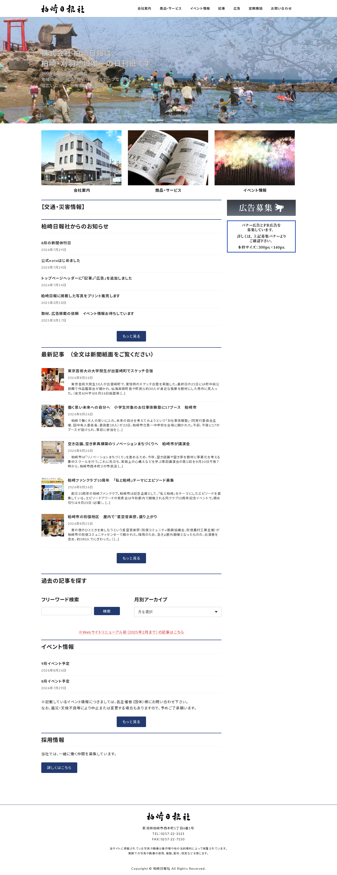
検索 (107, 611)
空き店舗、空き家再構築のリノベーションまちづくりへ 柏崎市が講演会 (129, 444)
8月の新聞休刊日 (56, 243)
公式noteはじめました (60, 260)
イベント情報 (255, 190)
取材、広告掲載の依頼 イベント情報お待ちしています (87, 313)
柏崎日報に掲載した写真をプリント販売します (80, 296)
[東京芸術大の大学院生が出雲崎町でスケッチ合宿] (52, 380)
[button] (151, 120)
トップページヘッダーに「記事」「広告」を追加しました (86, 278)
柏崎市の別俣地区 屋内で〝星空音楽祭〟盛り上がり (112, 516)
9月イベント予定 (55, 663)
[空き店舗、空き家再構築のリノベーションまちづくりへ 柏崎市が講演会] (52, 452)
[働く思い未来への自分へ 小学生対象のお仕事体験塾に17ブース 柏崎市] (52, 416)
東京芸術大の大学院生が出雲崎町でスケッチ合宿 (110, 371)
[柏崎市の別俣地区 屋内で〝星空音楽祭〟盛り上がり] (52, 525)
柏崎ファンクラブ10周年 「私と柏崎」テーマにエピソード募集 (121, 480)
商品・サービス (168, 190)
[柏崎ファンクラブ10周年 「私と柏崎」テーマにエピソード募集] (52, 489)
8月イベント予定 (55, 681)
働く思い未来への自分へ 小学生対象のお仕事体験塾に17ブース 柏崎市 (132, 407)
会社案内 (82, 190)
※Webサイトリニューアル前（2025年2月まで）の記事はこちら (131, 632)
